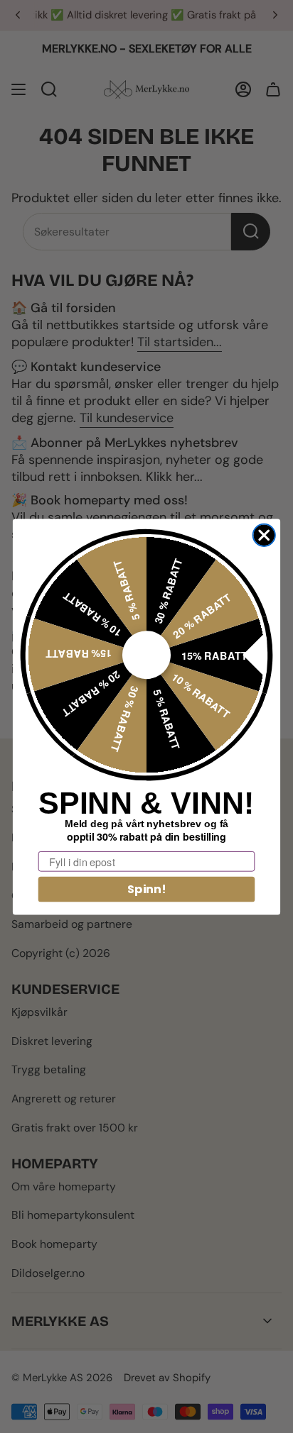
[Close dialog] (264, 535)
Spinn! (146, 889)
